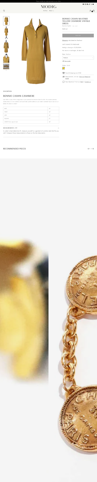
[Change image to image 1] (6, 20)
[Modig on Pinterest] (87, 4)
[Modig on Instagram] (85, 4)
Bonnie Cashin (66, 26)
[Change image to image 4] (6, 58)
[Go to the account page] (89, 10)
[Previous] (25, 1)
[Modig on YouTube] (93, 4)
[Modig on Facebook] (83, 4)
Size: (66, 54)
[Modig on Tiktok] (89, 4)
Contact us (88, 82)
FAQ (81, 82)
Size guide (67, 61)
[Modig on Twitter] (91, 4)
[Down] (6, 70)
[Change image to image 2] (6, 32)
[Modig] (48, 6)
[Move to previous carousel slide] (89, 149)
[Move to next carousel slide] (92, 148)
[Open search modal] (4, 10)
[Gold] (63, 68)
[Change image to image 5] (6, 68)
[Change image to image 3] (6, 46)
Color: (66, 65)
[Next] (71, 1)
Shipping (65, 40)
